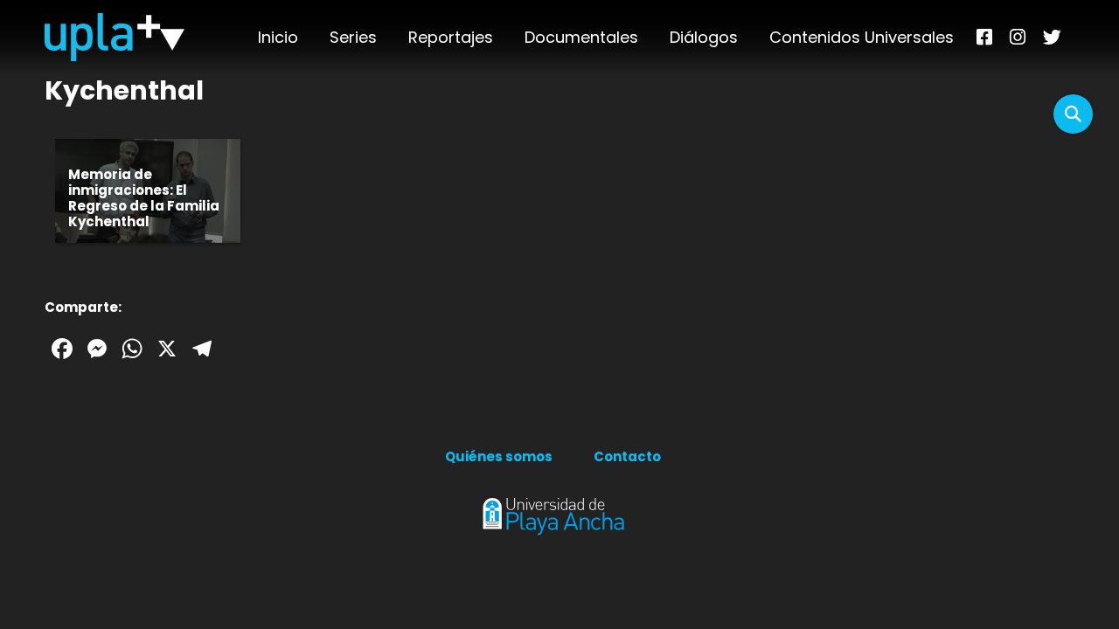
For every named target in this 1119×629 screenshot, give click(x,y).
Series (353, 37)
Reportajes (450, 37)
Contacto (627, 456)
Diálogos (704, 37)
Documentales (581, 37)
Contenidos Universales (861, 37)
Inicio (278, 37)
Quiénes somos (499, 456)
